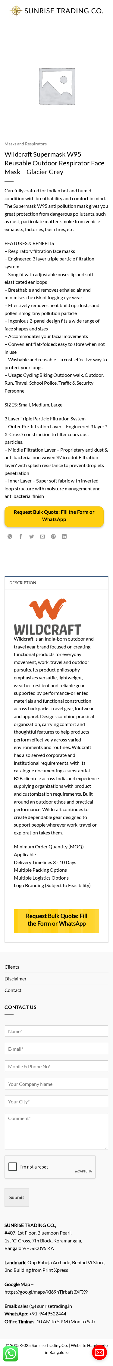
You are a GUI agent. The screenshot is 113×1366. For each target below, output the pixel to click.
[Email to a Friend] (43, 537)
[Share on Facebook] (21, 537)
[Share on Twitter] (32, 537)
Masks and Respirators (26, 143)
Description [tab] (22, 582)
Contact (13, 990)
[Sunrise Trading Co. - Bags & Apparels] (56, 10)
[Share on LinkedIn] (64, 537)
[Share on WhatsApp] (10, 537)
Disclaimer (16, 978)
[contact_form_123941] (99, 1352)
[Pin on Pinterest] (53, 537)
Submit (16, 1197)
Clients (12, 967)
